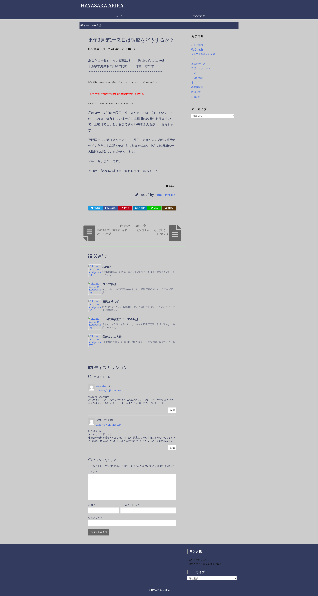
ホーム (86, 25)
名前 (91, 504)
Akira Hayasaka (165, 195)
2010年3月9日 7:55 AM (108, 424)
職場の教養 (197, 49)
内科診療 (196, 91)
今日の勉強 (197, 77)
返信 (172, 410)
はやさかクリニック (199, 559)
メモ (193, 58)
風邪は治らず (110, 301)
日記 (98, 25)
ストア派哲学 (198, 44)
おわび (106, 266)
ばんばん (101, 385)
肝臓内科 (196, 96)
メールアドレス (129, 504)
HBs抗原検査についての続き (120, 319)
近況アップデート (200, 68)
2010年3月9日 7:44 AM (109, 390)
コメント (93, 471)
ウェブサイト (95, 517)
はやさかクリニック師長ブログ (205, 563)
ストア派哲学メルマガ (203, 54)
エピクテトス (198, 63)
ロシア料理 (109, 284)
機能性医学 (197, 87)
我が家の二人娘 (112, 336)
